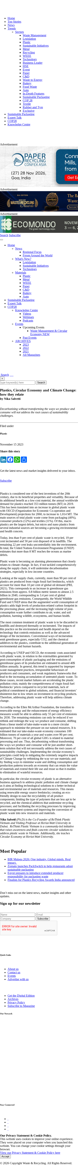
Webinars (28, 317)
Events (19, 324)
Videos (27, 313)
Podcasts (28, 320)
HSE (26, 66)
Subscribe (15, 235)
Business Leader (32, 62)
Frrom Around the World (37, 255)
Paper (26, 73)
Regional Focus (32, 252)
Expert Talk (15, 117)
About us (13, 969)
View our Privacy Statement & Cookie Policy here (30, 1152)
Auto (26, 90)
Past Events (30, 337)
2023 (26, 344)
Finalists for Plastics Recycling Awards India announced (41, 879)
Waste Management (34, 35)
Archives (13, 999)
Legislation (29, 38)
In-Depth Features (33, 93)
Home (11, 18)
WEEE (27, 55)
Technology (30, 59)
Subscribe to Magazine (21, 1006)
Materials (20, 272)
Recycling (29, 52)
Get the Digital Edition (21, 995)
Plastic (26, 42)
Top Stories (14, 21)
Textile (27, 103)
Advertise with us (18, 979)
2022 (26, 348)
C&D (26, 76)
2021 (26, 351)
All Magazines (31, 354)
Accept (5, 1156)
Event (26, 69)
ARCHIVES (23, 341)
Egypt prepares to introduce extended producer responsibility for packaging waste (35, 874)
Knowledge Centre (19, 124)
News (11, 25)
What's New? (23, 258)
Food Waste (30, 86)
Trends (12, 28)
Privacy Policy (16, 1002)
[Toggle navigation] (1, 239)
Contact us (14, 972)
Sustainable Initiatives (36, 45)
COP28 (12, 121)
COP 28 (27, 100)
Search (4, 235)
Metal (26, 49)
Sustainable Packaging (36, 97)
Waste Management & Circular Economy (48, 332)
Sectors (19, 32)
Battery (27, 83)
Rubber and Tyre (33, 107)
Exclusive (28, 110)
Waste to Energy (32, 79)
